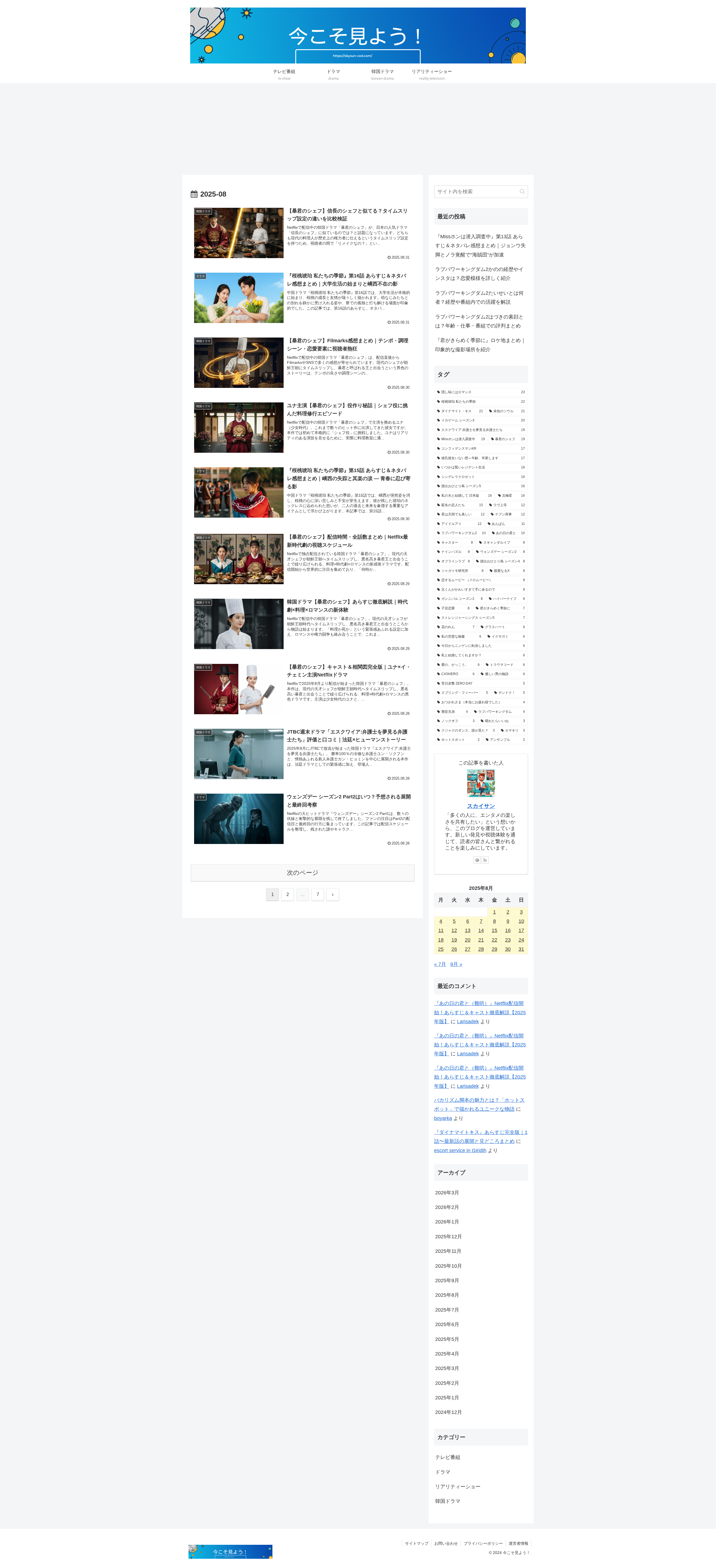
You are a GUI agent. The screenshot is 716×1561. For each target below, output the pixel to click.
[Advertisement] (358, 129)
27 (467, 949)
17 (521, 930)
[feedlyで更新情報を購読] (477, 860)
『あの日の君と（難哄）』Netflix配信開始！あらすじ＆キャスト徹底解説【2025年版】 (480, 1012)
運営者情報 (518, 1543)
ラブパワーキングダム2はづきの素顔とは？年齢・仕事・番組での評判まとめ (479, 321)
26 (454, 949)
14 (481, 930)
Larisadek (468, 1021)
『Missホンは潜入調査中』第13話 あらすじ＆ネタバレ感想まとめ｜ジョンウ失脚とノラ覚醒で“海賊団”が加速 (480, 246)
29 (494, 949)
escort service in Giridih (460, 1150)
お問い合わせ (446, 1543)
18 (441, 940)
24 (521, 940)
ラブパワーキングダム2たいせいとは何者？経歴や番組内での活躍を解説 (479, 297)
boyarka (443, 1118)
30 (508, 949)
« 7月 (440, 964)
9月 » (456, 964)
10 (521, 921)
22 (494, 940)
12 (454, 930)
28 (481, 949)
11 (441, 930)
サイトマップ (416, 1543)
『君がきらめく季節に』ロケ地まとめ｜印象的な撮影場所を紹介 (480, 345)
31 (521, 949)
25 (441, 949)
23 (508, 940)
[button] (522, 191)
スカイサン (481, 806)
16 (508, 930)
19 (454, 940)
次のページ (303, 872)
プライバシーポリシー (483, 1543)
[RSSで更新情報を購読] (485, 860)
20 (467, 940)
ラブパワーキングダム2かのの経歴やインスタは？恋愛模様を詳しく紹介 (479, 274)
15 (494, 930)
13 (467, 930)
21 (481, 940)
